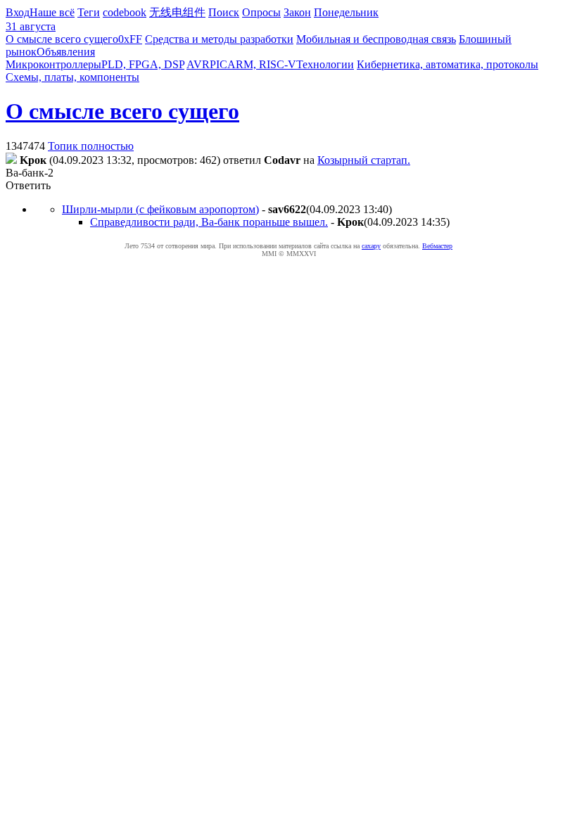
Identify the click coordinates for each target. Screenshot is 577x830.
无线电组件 (177, 12)
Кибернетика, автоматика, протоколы (447, 64)
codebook (124, 12)
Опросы (261, 12)
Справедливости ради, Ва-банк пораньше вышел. (209, 222)
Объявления (66, 52)
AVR (198, 64)
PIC (218, 64)
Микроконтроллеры (53, 64)
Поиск (223, 12)
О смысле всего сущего (62, 39)
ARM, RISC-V (261, 64)
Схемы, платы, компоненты (72, 77)
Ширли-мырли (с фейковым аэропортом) (160, 209)
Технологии (325, 64)
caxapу (371, 246)
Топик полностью (91, 146)
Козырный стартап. (363, 160)
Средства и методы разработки (219, 39)
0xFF (130, 39)
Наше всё (52, 12)
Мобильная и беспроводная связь (376, 39)
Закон (297, 12)
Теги (88, 12)
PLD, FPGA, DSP (142, 64)
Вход (18, 12)
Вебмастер (437, 246)
